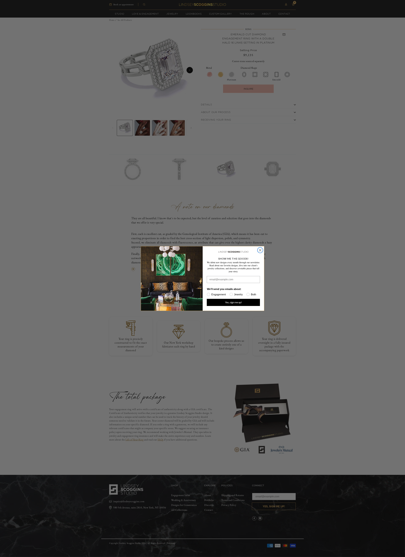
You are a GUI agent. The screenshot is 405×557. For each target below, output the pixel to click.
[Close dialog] (260, 250)
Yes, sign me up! (233, 302)
